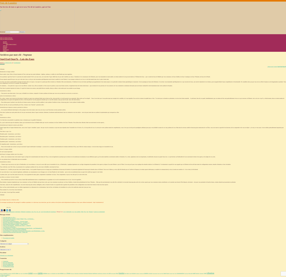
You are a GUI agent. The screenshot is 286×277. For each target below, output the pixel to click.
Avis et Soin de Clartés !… (9, 220)
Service (159, 273)
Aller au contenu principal (6, 37)
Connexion (5, 261)
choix (19, 273)
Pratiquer (5, 47)
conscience (35, 273)
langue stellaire (113, 273)
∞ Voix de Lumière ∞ (5, 275)
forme (68, 273)
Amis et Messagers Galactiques (13, 211)
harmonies (86, 273)
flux (85, 211)
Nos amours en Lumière (8, 238)
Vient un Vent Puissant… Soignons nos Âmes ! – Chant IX (17, 225)
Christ (21, 273)
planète (146, 273)
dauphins (54, 273)
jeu (107, 273)
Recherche (2, 32)
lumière (121, 273)
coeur (30, 273)
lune (125, 273)
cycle (64, 211)
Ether (82, 211)
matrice (127, 273)
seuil (161, 273)
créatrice (49, 273)
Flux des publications (8, 262)
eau (73, 211)
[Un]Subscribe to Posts (8, 266)
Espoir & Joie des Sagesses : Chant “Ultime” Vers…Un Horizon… (18, 218)
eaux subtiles (77, 211)
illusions (90, 273)
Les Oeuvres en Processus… (9, 227)
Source (168, 273)
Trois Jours (186, 273)
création (45, 273)
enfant (58, 273)
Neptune (91, 211)
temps (173, 273)
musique (134, 273)
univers (197, 273)
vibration (210, 273)
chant (16, 273)
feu (65, 273)
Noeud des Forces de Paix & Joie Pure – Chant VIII (15, 232)
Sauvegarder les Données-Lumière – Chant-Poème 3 (15, 224)
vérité (205, 273)
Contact (5, 51)
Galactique (76, 273)
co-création (25, 273)
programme (150, 273)
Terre (176, 273)
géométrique (81, 273)
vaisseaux (201, 273)
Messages (5, 43)
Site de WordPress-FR (8, 265)
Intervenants (6, 49)
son (162, 273)
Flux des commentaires (8, 264)
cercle (13, 273)
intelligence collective (102, 273)
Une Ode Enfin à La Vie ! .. (9, 217)
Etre (64, 273)
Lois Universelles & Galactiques (48, 211)
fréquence (72, 273)
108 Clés (5, 45)
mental (130, 273)
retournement (155, 273)
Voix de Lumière (8, 3)
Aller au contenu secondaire (6, 39)
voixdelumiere (17, 62)
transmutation (180, 273)
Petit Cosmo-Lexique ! (11, 44)
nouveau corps (142, 273)
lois (87, 211)
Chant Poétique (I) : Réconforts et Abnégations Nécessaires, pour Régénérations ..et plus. (24, 231)
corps (40, 273)
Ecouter (5, 48)
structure (171, 273)
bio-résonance (10, 273)
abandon (1, 273)
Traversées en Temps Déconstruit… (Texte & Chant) (15, 221)
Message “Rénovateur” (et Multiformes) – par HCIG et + (16, 223)
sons (165, 273)
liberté (117, 273)
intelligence (95, 273)
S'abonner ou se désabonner (6, 255)
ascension (5, 273)
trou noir (191, 273)
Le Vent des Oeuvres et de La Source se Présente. (14, 229)
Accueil (5, 41)
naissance (137, 273)
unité (194, 273)
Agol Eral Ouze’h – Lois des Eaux (17, 59)
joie (110, 273)
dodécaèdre (69, 211)
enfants (61, 273)
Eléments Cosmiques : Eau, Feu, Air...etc (30, 211)
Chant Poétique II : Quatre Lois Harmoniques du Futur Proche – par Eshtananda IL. (22, 228)
